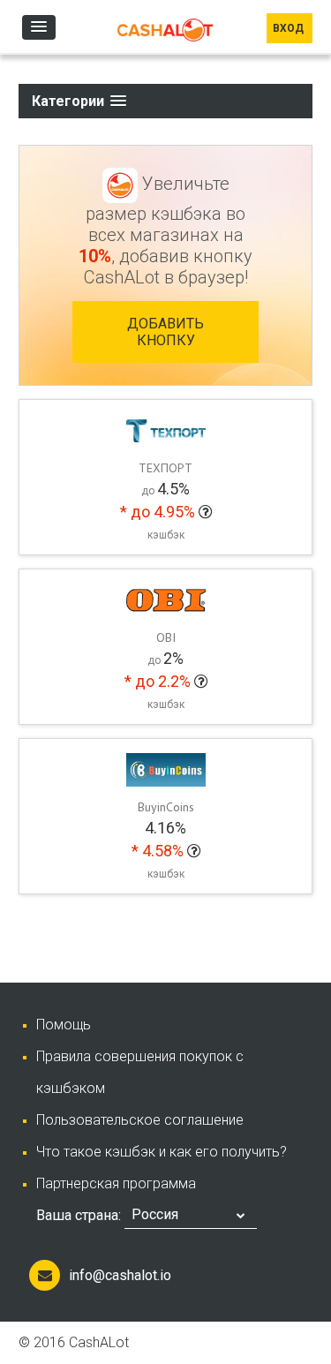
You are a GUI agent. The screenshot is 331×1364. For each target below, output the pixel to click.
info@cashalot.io (120, 1275)
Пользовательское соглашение (140, 1120)
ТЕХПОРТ (165, 468)
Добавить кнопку (165, 332)
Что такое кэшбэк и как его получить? (161, 1151)
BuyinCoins (166, 807)
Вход (289, 28)
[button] (39, 27)
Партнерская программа (116, 1183)
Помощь (63, 1024)
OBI (166, 637)
